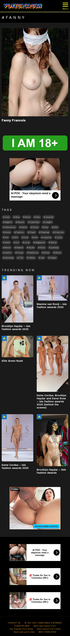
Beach (21, 222)
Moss (8, 247)
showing (9, 258)
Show (58, 252)
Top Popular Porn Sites (21, 629)
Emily (7, 232)
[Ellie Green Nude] (17, 346)
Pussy (20, 252)
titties (32, 258)
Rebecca (33, 252)
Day (46, 227)
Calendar (34, 222)
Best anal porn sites (24, 632)
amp (7, 217)
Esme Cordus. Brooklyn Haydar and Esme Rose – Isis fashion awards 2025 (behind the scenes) (51, 401)
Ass (38, 217)
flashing (45, 232)
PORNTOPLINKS (22, 626)
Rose (46, 252)
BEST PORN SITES (47, 632)
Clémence (10, 227)
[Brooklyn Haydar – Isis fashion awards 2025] (17, 299)
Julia (59, 237)
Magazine (40, 242)
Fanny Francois (14, 120)
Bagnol (8, 222)
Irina (26, 237)
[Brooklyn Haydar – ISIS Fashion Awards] (52, 440)
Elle (56, 227)
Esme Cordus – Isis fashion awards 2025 (15, 466)
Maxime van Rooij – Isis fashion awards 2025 (52, 306)
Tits (21, 258)
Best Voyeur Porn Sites (49, 629)
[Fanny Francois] (35, 72)
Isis (35, 237)
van (42, 258)
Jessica (47, 237)
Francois (59, 232)
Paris (42, 247)
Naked (19, 247)
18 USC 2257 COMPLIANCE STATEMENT (43, 623)
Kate (7, 242)
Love (27, 242)
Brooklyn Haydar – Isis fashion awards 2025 (16, 328)
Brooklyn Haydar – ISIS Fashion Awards (51, 471)
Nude (31, 247)
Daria (24, 227)
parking (54, 247)
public (8, 252)
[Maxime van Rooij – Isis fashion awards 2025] (52, 288)
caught (48, 222)
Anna (27, 217)
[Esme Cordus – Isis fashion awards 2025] (17, 437)
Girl (16, 237)
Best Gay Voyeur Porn (45, 626)
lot (17, 242)
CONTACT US (14, 623)
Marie (53, 242)
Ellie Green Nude (12, 360)
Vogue (53, 258)
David (35, 227)
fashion (20, 232)
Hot (4, 277)
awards (49, 217)
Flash (32, 232)
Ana (17, 217)
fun (6, 237)
